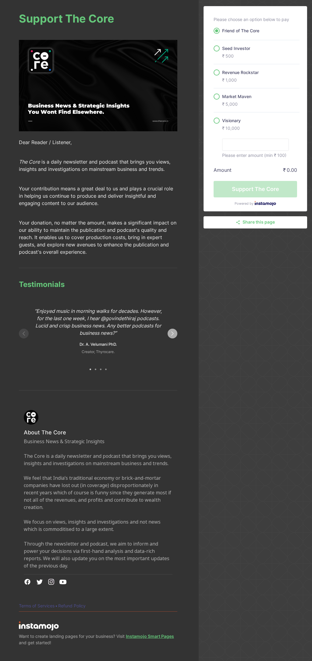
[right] (172, 333)
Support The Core (255, 189)
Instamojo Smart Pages (150, 636)
